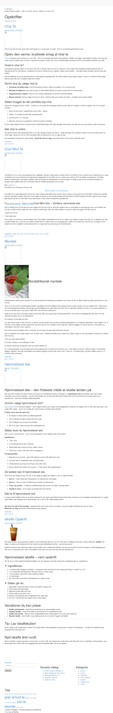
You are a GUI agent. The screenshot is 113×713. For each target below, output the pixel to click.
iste (37, 234)
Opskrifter (8, 141)
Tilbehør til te (84, 682)
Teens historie (85, 677)
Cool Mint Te (14, 148)
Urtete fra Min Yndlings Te (54, 671)
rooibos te (13, 702)
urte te (41, 234)
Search (8, 670)
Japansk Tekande (51, 677)
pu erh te (8, 702)
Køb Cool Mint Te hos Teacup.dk (56, 191)
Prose (7, 712)
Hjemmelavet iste (11, 407)
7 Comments (14, 368)
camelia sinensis (9, 694)
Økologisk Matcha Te (52, 675)
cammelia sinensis (18, 694)
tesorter (10, 706)
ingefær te (27, 698)
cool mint (20, 234)
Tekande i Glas (50, 680)
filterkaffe (82, 569)
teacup (7, 30)
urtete (14, 234)
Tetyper (83, 680)
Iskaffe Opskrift (16, 519)
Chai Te (10, 26)
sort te (21, 701)
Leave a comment (16, 30)
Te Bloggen (9, 9)
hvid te (82, 673)
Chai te (7, 58)
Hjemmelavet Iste (17, 364)
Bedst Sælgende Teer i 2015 (55, 673)
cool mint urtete (29, 234)
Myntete (10, 241)
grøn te (82, 671)
